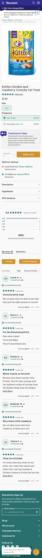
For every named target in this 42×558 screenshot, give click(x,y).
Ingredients (7, 191)
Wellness (10, 20)
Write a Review (32, 262)
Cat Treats (18, 20)
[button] (12, 94)
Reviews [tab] (7, 252)
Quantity (6, 154)
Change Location (10, 169)
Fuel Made (16, 555)
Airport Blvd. (23, 174)
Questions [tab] (21, 252)
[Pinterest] (8, 546)
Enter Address (26, 167)
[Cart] (38, 3)
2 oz (6, 108)
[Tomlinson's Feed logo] (11, 3)
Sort (19, 271)
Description (7, 184)
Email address (9, 508)
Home (4, 20)
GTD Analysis (8, 198)
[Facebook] (3, 546)
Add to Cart (28, 154)
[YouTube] (17, 546)
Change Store (9, 177)
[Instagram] (12, 546)
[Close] (37, 13)
